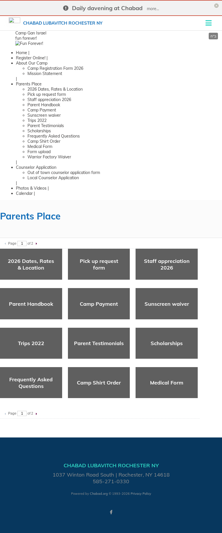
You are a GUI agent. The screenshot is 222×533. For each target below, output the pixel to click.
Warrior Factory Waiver (49, 157)
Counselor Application (36, 167)
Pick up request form (46, 94)
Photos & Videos (31, 188)
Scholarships (39, 130)
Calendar (24, 193)
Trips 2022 (37, 120)
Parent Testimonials (45, 125)
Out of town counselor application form (63, 172)
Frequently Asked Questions (53, 136)
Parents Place (29, 84)
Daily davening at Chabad (107, 8)
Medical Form (39, 146)
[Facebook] (111, 512)
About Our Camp (31, 63)
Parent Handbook (43, 104)
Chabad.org (99, 494)
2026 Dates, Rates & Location (55, 89)
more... (153, 8)
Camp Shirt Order (43, 141)
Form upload (39, 151)
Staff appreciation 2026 (49, 99)
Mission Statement (44, 73)
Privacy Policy (141, 494)
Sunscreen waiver (44, 115)
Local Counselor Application (53, 177)
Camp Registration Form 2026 (55, 68)
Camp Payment (41, 110)
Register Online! (30, 58)
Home (21, 52)
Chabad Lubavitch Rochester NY (62, 23)
